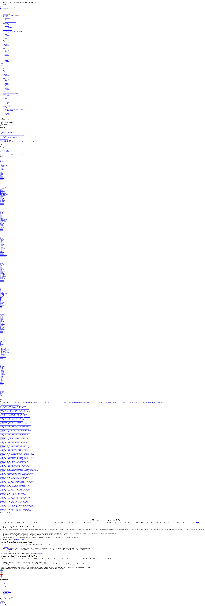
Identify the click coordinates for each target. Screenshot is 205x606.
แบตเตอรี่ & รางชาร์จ (9, 32)
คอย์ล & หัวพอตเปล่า (6, 28)
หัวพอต (123, 522)
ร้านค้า (4, 71)
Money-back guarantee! (7, 592)
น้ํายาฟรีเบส (7, 26)
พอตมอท (6, 20)
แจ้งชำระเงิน (7, 60)
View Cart (4, 582)
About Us (6, 54)
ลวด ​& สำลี (7, 35)
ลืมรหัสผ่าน (7, 61)
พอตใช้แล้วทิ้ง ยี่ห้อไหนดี (10, 549)
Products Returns (5, 593)
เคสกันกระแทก (7, 36)
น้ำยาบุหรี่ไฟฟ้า (5, 23)
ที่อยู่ (5, 57)
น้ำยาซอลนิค (7, 24)
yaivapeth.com (40, 553)
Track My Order (5, 581)
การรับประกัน (7, 51)
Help (3, 584)
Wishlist (4, 585)
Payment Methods (6, 591)
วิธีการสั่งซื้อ (7, 50)
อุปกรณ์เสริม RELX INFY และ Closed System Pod (14, 31)
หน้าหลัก (2, 122)
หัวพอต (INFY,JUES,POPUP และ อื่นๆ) (10, 15)
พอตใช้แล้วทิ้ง (6, 14)
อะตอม (6, 34)
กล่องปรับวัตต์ (7, 18)
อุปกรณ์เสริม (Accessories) (7, 30)
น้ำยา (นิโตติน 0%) (8, 27)
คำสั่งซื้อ (6, 58)
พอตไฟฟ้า (6, 19)
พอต (1, 522)
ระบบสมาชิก (5, 74)
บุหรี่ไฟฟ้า (6, 122)
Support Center (5, 594)
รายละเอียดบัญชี (6, 84)
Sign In (4, 583)
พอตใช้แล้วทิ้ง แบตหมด (19, 539)
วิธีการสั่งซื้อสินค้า (6, 75)
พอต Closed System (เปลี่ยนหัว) (10, 22)
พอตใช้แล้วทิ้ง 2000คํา (16, 558)
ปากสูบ (6, 38)
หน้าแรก (4, 70)
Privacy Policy (5, 586)
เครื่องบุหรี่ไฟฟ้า (6, 16)
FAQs (4, 78)
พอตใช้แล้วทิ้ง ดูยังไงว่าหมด (90, 565)
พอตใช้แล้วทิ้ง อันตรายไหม (199, 522)
